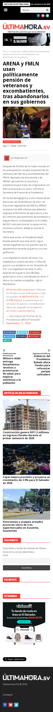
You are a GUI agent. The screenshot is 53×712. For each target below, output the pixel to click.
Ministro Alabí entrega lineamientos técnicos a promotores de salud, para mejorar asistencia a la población (12, 368)
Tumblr (22, 336)
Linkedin (10, 336)
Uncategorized (15, 51)
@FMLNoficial (14, 300)
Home (5, 51)
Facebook (10, 332)
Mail (8, 340)
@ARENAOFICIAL (29, 296)
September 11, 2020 (18, 323)
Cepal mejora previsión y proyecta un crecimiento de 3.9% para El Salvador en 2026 (26, 480)
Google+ (36, 332)
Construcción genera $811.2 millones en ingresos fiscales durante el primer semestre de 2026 (26, 435)
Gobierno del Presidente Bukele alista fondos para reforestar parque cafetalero (41, 364)
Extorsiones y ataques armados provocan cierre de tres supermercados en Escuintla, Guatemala (23, 526)
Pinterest (35, 336)
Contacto (7, 694)
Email (5, 555)
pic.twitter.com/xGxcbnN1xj (20, 310)
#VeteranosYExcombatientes (20, 289)
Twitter (23, 332)
